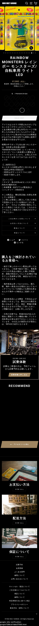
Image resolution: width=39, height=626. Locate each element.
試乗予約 (19, 565)
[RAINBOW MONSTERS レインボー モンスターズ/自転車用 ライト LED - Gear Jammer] (13, 424)
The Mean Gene (27, 110)
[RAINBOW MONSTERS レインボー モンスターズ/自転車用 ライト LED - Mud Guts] (6, 426)
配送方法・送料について (19, 608)
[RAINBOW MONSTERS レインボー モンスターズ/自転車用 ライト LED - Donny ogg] (11, 422)
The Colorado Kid (17, 104)
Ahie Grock (17, 98)
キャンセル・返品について (19, 586)
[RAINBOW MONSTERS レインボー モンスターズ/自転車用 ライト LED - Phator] (11, 426)
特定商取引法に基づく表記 (19, 601)
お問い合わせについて (19, 579)
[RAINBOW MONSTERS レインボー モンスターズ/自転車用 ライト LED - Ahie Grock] (8, 422)
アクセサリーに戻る (21, 444)
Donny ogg (22, 98)
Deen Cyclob (6, 98)
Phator (17, 110)
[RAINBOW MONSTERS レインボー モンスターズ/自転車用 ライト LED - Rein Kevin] (6, 422)
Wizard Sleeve (12, 110)
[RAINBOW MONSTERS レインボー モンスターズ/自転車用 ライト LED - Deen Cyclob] (3, 422)
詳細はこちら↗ (19, 86)
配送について (19, 228)
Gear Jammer (22, 104)
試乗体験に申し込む (19, 375)
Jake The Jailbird (27, 104)
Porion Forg (27, 98)
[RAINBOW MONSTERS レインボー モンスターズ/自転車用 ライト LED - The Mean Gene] (8, 428)
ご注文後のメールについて (19, 590)
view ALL (19, 489)
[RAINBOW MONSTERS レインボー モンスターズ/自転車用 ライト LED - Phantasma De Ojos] (13, 426)
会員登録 (19, 568)
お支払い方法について (19, 223)
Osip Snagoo (6, 104)
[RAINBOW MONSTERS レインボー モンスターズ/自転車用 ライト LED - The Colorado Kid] (11, 424)
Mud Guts (32, 104)
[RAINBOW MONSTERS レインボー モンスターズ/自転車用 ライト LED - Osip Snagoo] (6, 424)
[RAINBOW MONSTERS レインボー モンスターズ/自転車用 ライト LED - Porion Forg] (13, 422)
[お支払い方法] (19, 471)
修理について (19, 575)
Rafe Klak (12, 104)
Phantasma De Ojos (22, 110)
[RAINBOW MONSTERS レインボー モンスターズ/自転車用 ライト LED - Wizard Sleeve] (8, 426)
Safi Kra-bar (32, 98)
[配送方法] (19, 504)
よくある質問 (19, 572)
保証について (19, 233)
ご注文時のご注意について (19, 219)
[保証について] (19, 538)
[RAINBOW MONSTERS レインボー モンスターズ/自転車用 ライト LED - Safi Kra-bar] (3, 424)
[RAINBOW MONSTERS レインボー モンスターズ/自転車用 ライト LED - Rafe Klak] (8, 424)
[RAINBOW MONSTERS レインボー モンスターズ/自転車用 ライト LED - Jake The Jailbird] (3, 426)
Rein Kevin (12, 98)
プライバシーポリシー (19, 604)
